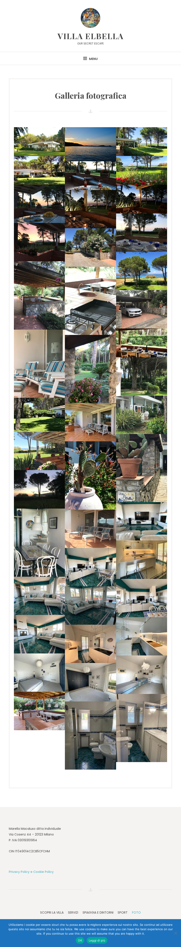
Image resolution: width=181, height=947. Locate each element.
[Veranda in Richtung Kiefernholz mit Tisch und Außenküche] (39, 295)
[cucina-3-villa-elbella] (141, 636)
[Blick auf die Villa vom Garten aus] (39, 141)
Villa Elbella (91, 36)
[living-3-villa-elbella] (141, 521)
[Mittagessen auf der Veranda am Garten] (141, 342)
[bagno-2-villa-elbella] (90, 735)
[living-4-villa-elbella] (141, 598)
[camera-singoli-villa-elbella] (141, 674)
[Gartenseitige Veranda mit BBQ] (90, 301)
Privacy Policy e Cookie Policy (31, 872)
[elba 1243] (39, 364)
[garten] (90, 369)
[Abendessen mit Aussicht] (141, 199)
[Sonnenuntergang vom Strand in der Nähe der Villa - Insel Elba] (90, 144)
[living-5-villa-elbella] (90, 567)
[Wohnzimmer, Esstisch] (39, 543)
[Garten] (141, 271)
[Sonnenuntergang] (39, 242)
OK (80, 940)
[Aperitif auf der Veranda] (90, 175)
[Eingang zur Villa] (141, 468)
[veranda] (90, 529)
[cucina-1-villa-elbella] (141, 559)
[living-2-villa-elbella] (90, 605)
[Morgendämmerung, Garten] (39, 489)
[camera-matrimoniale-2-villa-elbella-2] (39, 672)
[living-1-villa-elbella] (39, 634)
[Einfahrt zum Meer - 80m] (90, 247)
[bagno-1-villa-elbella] (141, 728)
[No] (175, 933)
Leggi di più (97, 940)
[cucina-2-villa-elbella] (90, 644)
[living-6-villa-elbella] (39, 596)
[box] (141, 309)
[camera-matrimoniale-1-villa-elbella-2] (90, 682)
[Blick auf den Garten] (141, 141)
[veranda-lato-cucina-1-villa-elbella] (39, 711)
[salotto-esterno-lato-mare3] (90, 422)
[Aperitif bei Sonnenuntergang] (39, 204)
